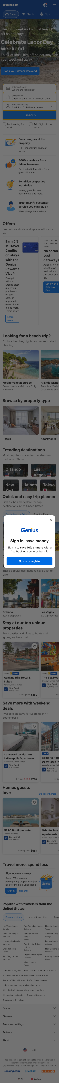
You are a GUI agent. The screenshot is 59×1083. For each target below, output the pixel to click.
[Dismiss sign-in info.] (51, 520)
